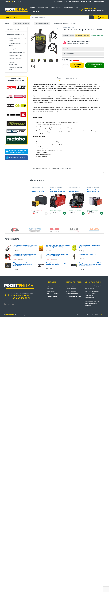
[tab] (59, 78)
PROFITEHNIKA (9, 315)
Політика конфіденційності (73, 296)
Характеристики (71, 78)
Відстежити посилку (73, 1)
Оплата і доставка (56, 7)
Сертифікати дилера (52, 296)
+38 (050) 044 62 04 (90, 8)
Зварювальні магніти (15, 55)
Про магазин (68, 7)
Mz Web (101, 315)
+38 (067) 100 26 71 (20, 298)
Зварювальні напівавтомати (17, 63)
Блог (77, 7)
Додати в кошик (78, 65)
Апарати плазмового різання (17, 39)
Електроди (12, 49)
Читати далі (45, 213)
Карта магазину (51, 291)
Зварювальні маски (15, 58)
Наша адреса (59, 1)
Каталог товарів (43, 7)
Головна (32, 7)
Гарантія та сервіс (71, 291)
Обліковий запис (99, 1)
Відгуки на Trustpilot (52, 293)
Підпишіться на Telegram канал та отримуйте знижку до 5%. (17, 151)
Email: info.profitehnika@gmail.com (94, 10)
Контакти (36, 11)
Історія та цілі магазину (53, 286)
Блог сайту (50, 288)
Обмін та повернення (72, 293)
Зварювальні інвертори (42, 23)
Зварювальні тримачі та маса (17, 68)
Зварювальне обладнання (21, 23)
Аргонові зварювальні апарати (17, 44)
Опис (59, 78)
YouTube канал (87, 1)
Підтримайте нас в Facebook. (17, 157)
